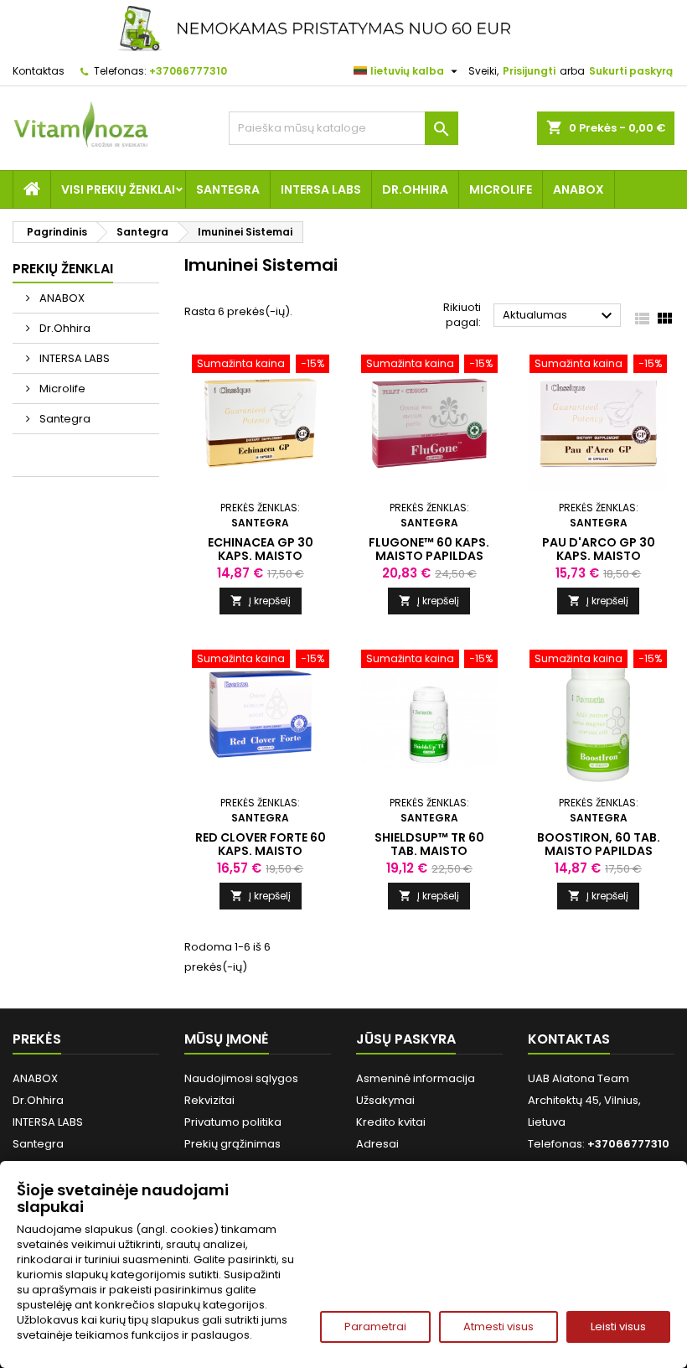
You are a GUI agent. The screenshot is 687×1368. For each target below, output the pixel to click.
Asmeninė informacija (415, 1078)
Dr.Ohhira (415, 189)
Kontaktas (39, 71)
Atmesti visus (498, 1326)
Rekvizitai (209, 1100)
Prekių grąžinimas (232, 1144)
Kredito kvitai (391, 1122)
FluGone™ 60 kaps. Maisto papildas (429, 549)
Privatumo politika (233, 1122)
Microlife (500, 189)
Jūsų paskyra (406, 1039)
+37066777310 (188, 71)
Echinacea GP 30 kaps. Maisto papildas (260, 556)
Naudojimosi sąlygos (241, 1078)
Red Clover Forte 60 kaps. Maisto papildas (260, 851)
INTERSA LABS (321, 189)
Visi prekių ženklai (118, 189)
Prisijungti (529, 71)
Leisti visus (618, 1326)
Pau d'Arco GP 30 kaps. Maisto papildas (598, 556)
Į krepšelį (260, 600)
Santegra (228, 189)
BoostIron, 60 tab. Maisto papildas (598, 844)
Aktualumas (560, 316)
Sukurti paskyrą (631, 71)
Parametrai (375, 1326)
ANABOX (578, 189)
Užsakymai (385, 1100)
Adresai (377, 1144)
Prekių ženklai (63, 268)
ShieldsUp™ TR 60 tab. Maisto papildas (429, 851)
